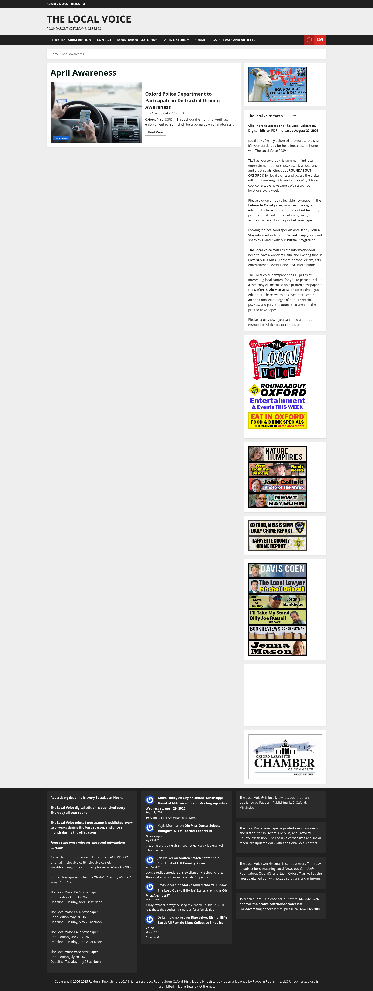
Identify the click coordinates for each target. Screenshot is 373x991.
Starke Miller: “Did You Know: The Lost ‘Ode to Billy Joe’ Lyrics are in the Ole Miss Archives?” (186, 890)
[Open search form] (300, 40)
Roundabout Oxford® (137, 40)
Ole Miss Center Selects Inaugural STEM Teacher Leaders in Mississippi (183, 831)
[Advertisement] (285, 695)
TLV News (152, 113)
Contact (104, 40)
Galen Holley (167, 798)
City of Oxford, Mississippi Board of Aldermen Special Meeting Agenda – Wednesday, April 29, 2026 (186, 803)
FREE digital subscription (69, 40)
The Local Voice (89, 18)
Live (320, 40)
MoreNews (186, 986)
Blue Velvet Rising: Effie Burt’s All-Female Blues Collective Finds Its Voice (186, 922)
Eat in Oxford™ (175, 40)
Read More (157, 131)
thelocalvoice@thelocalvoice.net (277, 904)
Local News (61, 138)
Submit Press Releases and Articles (225, 40)
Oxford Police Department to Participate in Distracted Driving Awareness (96, 112)
